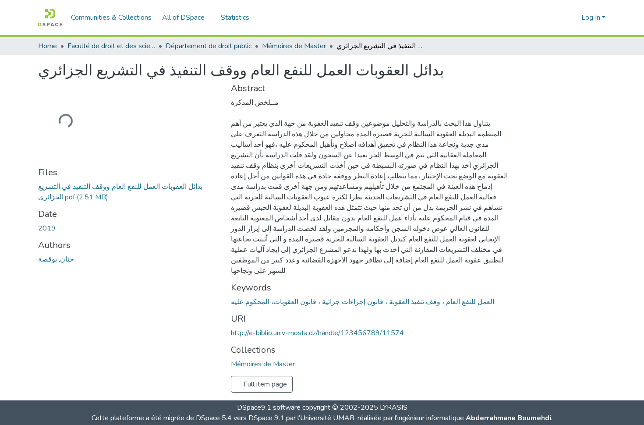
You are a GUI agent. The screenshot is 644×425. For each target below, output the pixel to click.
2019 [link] (47, 228)
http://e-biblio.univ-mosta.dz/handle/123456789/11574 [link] (317, 333)
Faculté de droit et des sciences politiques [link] (111, 46)
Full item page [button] (264, 384)
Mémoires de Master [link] (294, 46)
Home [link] (47, 46)
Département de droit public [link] (208, 46)
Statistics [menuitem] (235, 17)
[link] (129, 191)
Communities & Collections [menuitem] (111, 17)
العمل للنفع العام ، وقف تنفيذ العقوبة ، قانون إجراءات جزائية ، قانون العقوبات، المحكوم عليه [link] (362, 302)
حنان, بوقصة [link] (56, 259)
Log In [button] (591, 17)
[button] (50, 17)
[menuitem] (186, 17)
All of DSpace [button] (183, 17)
